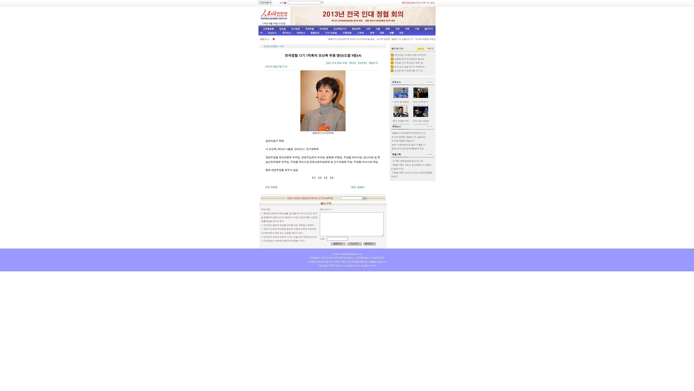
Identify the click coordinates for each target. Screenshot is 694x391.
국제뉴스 (301, 32)
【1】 (314, 177)
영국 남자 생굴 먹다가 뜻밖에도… (410, 67)
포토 (401, 32)
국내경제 (323, 29)
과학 (407, 29)
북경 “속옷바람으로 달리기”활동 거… (410, 145)
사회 (368, 29)
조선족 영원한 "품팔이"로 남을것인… (410, 137)
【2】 (320, 177)
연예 (371, 32)
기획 (417, 29)
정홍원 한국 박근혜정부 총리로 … (410, 59)
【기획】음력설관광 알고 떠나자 (407, 161)
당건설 (282, 29)
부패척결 (309, 29)
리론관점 (347, 32)
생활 (391, 32)
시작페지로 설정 (427, 2)
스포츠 (360, 32)
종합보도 (315, 32)
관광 (382, 32)
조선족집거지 (339, 29)
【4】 (332, 177)
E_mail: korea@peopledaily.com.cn (347, 254)
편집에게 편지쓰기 (311, 198)
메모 (352, 63)
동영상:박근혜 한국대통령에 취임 (408, 148)
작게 (344, 63)
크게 (334, 63)
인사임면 (295, 29)
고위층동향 (268, 29)
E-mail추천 (327, 198)
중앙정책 (356, 29)
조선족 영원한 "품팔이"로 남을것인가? (388, 39)
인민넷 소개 (332, 258)
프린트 (362, 63)
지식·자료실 (331, 32)
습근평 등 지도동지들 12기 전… (409, 70)
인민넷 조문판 (270, 46)
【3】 (326, 177)
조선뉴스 (272, 32)
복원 (339, 63)
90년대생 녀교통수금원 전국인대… (411, 55)
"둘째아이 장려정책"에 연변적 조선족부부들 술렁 (345, 39)
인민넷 (274, 187)
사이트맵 (374, 258)
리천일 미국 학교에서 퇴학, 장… (409, 63)
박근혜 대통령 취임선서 (420, 39)
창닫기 (373, 63)
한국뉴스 (286, 32)
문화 (387, 29)
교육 (397, 29)
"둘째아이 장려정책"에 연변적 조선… (410, 133)
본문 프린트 (293, 198)
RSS (382, 258)
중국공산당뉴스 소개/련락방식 (354, 258)
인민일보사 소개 (317, 258)
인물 (378, 29)
